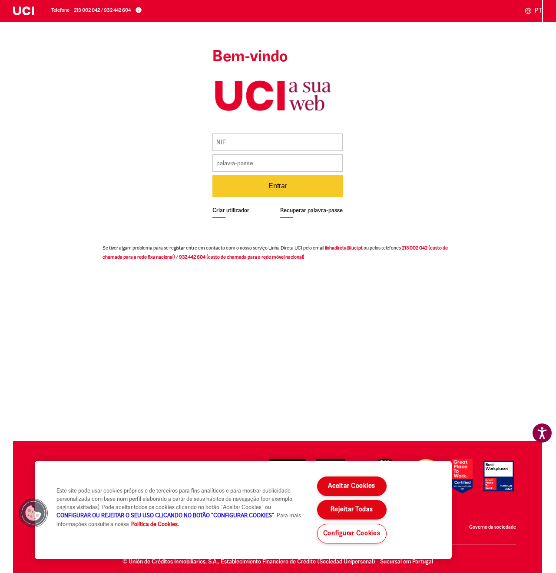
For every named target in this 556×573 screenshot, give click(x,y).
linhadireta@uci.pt (344, 248)
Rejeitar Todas (352, 509)
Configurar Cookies (352, 533)
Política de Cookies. (155, 524)
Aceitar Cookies (351, 486)
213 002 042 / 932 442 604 (102, 10)
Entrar (277, 186)
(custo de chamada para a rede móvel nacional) (241, 257)
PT (537, 11)
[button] (33, 513)
